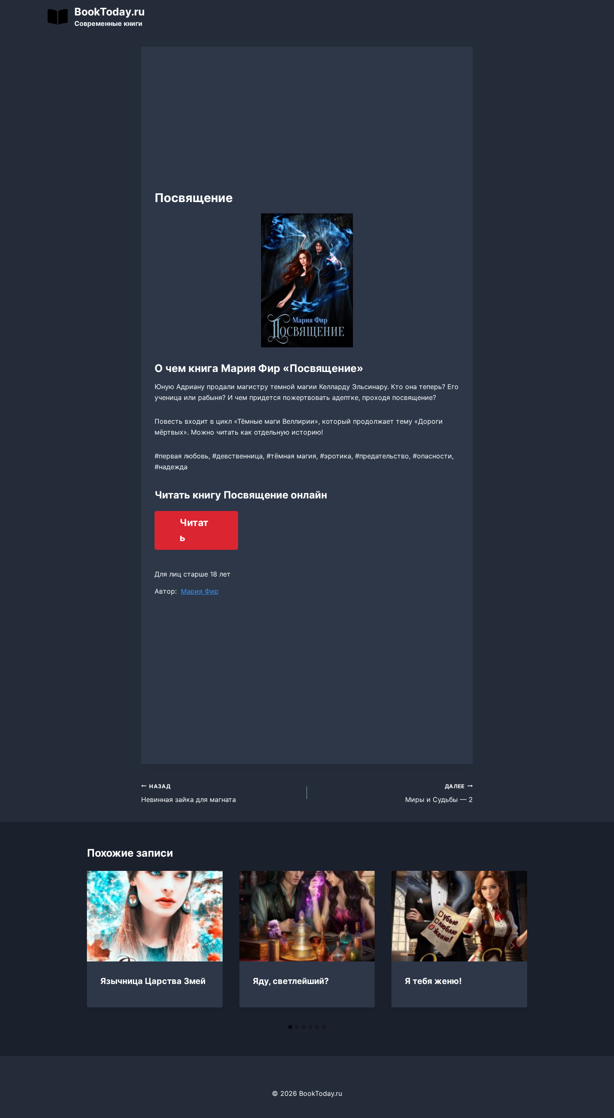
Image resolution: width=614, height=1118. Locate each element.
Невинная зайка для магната (188, 793)
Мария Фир (199, 591)
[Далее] (512, 945)
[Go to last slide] (101, 945)
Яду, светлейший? (291, 981)
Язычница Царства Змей (153, 981)
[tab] (290, 1027)
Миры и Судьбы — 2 (439, 793)
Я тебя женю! (433, 981)
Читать (194, 530)
